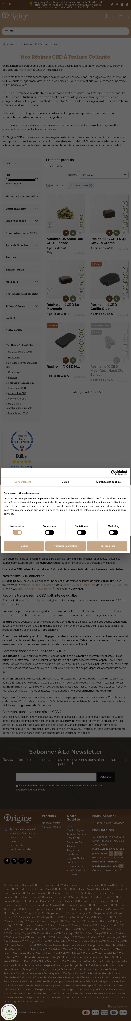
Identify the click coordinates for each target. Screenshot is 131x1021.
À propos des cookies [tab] (108, 481)
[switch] (46, 531)
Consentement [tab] (22, 481)
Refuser (23, 546)
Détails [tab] (65, 481)
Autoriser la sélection (65, 546)
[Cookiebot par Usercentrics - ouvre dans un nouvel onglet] (113, 472)
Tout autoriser (107, 546)
